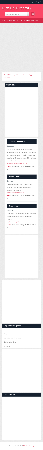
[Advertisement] (21, 47)
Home (3, 20)
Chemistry (7, 78)
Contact (34, 20)
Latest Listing (12, 20)
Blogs (6, 334)
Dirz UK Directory (10, 75)
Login (32, 2)
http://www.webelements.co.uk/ (15, 192)
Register (39, 2)
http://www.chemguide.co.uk (15, 222)
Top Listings (25, 20)
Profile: (9, 166)
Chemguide (13, 206)
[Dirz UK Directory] (17, 7)
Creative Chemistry (17, 142)
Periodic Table (14, 177)
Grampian (7, 346)
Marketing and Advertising (12, 338)
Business (7, 330)
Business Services (10, 342)
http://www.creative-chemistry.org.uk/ (17, 163)
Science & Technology (24, 75)
